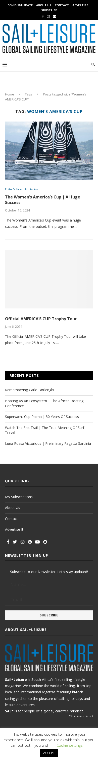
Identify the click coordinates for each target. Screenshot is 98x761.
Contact (62, 5)
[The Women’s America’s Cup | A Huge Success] (49, 151)
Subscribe (49, 10)
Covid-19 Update (20, 5)
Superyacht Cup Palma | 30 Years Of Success (42, 416)
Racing (33, 189)
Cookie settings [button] (70, 745)
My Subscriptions (19, 496)
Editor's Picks (13, 189)
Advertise (80, 5)
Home (9, 94)
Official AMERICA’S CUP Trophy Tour (41, 318)
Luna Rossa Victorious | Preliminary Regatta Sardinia (48, 443)
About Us (43, 5)
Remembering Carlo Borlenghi (29, 389)
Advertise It (14, 529)
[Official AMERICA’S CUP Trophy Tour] (49, 279)
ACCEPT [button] (49, 752)
